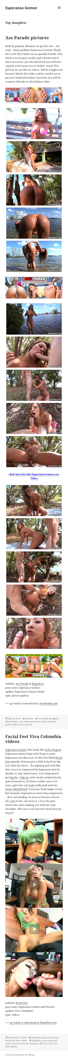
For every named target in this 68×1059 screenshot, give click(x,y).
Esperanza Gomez (21, 7)
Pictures (29, 718)
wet (30, 724)
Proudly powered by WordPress (20, 1054)
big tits (13, 777)
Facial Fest (22, 1002)
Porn (21, 724)
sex (26, 724)
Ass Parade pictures (27, 38)
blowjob (14, 721)
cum (21, 721)
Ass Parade (22, 683)
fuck (31, 785)
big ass (25, 777)
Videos (24, 1040)
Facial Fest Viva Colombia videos (33, 738)
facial (44, 721)
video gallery (11, 1046)
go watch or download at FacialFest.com (33, 1022)
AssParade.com (49, 703)
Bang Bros (38, 683)
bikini (7, 721)
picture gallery (11, 724)
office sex (43, 1043)
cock (12, 801)
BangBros (53, 718)
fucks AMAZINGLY (16, 789)
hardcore (52, 721)
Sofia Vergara (53, 749)
